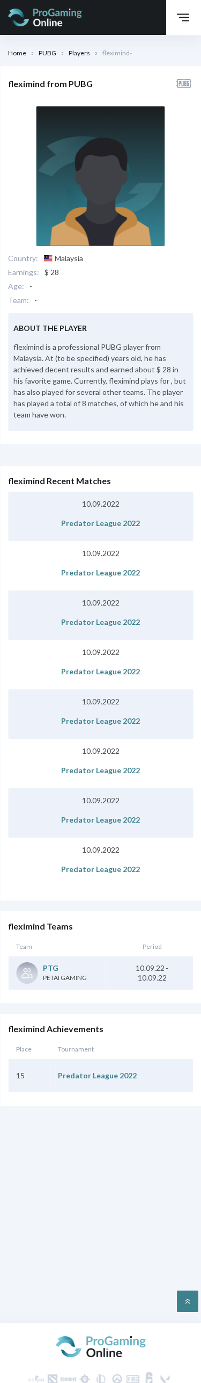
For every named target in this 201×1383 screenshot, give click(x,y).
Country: (23, 258)
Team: (18, 300)
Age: (16, 286)
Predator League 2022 (100, 523)
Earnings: (23, 272)
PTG (50, 968)
